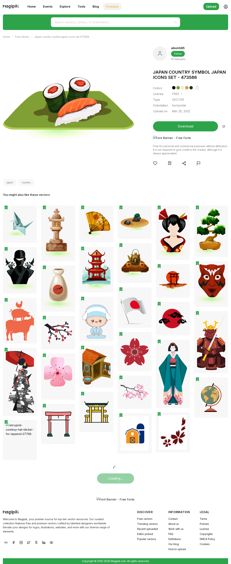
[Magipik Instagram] (21, 542)
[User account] (224, 6)
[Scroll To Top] (223, 557)
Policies (204, 523)
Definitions (174, 539)
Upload (211, 6)
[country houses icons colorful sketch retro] (96, 366)
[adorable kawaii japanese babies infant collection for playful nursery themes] (96, 319)
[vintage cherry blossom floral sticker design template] (173, 432)
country (26, 182)
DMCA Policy (207, 539)
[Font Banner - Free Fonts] (190, 138)
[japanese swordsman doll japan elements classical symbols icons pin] (223, 316)
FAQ (170, 533)
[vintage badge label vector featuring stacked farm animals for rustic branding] (20, 321)
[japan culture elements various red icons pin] (184, 307)
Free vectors (144, 518)
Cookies (205, 544)
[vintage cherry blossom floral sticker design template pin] (184, 417)
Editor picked (145, 533)
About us (173, 523)
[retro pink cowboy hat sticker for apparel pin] (31, 425)
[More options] (32, 244)
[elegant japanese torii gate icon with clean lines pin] (69, 409)
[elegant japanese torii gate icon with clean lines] (58, 424)
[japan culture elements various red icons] (173, 318)
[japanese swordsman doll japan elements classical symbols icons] (211, 342)
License (204, 528)
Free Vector (22, 36)
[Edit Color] (224, 126)
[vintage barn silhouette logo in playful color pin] (146, 419)
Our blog (173, 544)
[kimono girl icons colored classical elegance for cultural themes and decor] (173, 374)
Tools (81, 6)
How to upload (177, 549)
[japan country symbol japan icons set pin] (31, 211)
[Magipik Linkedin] (44, 542)
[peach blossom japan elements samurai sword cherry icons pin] (69, 321)
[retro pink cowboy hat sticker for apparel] (20, 440)
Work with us (176, 528)
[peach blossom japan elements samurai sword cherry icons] (58, 332)
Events (48, 6)
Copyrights (206, 533)
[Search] (175, 22)
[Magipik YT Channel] (51, 542)
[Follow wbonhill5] (160, 53)
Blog (96, 6)
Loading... (115, 478)
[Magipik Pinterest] (36, 542)
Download (185, 126)
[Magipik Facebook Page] (13, 542)
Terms (203, 518)
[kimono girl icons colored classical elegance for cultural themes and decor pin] (184, 345)
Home (31, 6)
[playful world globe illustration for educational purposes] (211, 397)
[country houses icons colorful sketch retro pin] (108, 351)
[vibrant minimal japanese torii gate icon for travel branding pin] (108, 397)
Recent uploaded (147, 528)
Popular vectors (146, 539)
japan (9, 182)
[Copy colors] (197, 87)
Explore (65, 6)
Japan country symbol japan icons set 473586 (61, 36)
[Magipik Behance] (6, 542)
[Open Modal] (155, 163)
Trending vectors (147, 523)
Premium (112, 6)
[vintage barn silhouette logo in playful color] (135, 433)
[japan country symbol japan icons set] (20, 224)
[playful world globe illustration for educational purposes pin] (223, 383)
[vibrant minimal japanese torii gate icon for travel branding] (96, 412)
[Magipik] (11, 6)
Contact (173, 518)
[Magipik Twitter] (29, 542)
